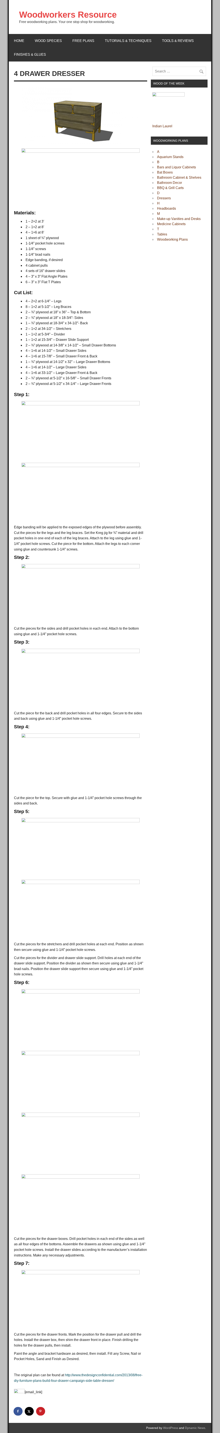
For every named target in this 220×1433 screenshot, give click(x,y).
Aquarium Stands (170, 157)
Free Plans (83, 41)
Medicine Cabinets (171, 224)
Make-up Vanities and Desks (179, 219)
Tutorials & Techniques (128, 41)
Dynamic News (195, 1428)
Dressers (164, 198)
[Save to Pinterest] (41, 1411)
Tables (162, 234)
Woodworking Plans (172, 239)
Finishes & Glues (30, 54)
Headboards (166, 208)
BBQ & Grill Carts (170, 188)
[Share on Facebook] (18, 1411)
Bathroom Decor (169, 183)
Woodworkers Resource (68, 14)
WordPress (170, 1428)
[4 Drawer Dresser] (80, 116)
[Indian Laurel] (168, 95)
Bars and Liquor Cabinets (176, 167)
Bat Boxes (165, 172)
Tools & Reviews (178, 41)
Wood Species (48, 41)
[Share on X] (29, 1411)
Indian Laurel (162, 126)
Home (19, 41)
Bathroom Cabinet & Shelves (179, 177)
